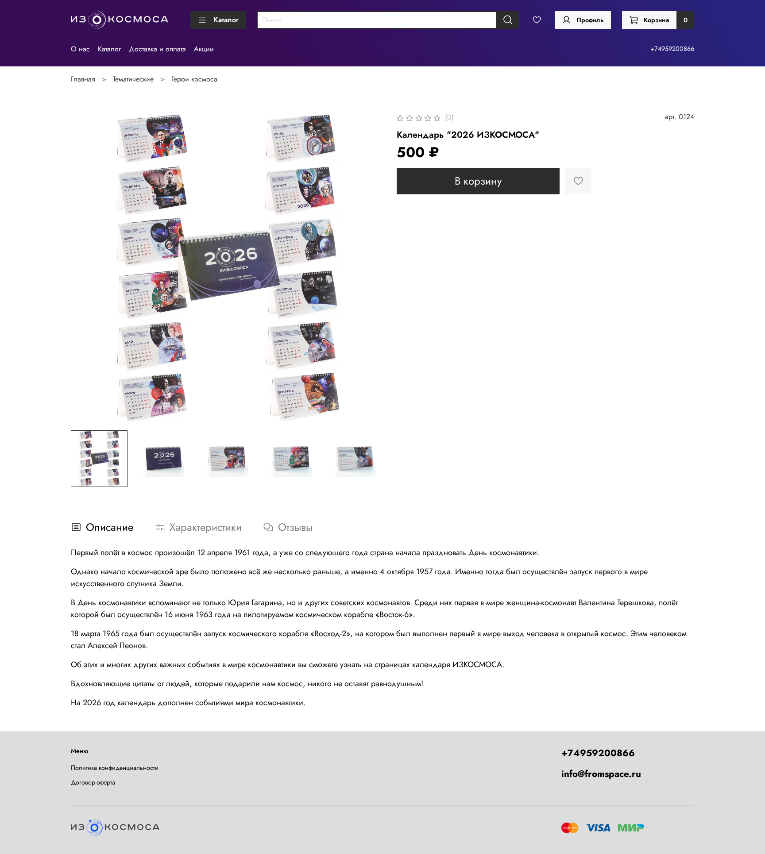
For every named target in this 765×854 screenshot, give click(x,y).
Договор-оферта (93, 782)
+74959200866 (672, 48)
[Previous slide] (85, 267)
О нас (80, 49)
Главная (83, 79)
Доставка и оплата (157, 49)
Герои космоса (194, 79)
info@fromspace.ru (601, 774)
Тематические (133, 79)
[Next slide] (368, 267)
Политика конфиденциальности (114, 767)
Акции (204, 49)
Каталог (226, 20)
